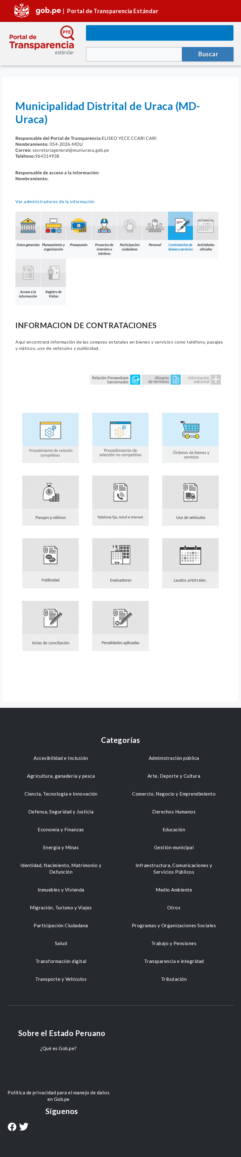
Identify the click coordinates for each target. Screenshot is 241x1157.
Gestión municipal (174, 847)
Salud (61, 943)
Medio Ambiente (174, 889)
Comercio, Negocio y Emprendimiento (174, 794)
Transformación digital (61, 961)
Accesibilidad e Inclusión (61, 758)
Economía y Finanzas (61, 829)
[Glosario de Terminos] (161, 379)
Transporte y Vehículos (61, 979)
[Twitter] (24, 1127)
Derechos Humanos (173, 811)
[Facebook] (12, 1128)
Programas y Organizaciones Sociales (174, 925)
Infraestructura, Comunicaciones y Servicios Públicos (174, 868)
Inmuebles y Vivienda (61, 889)
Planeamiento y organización (53, 247)
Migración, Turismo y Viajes (61, 907)
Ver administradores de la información (55, 201)
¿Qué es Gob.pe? (58, 1048)
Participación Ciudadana (61, 925)
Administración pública (174, 758)
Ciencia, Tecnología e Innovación (61, 794)
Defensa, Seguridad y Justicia (61, 811)
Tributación (174, 979)
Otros (174, 907)
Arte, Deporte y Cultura (174, 776)
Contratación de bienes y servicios (181, 247)
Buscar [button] (208, 54)
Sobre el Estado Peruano (61, 1033)
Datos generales (28, 245)
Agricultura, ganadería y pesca (61, 776)
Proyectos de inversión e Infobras (104, 249)
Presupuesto (79, 245)
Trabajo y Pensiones (174, 943)
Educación (174, 829)
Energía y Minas (61, 847)
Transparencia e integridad (174, 961)
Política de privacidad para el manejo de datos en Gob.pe (59, 1096)
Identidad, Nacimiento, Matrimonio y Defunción (61, 868)
